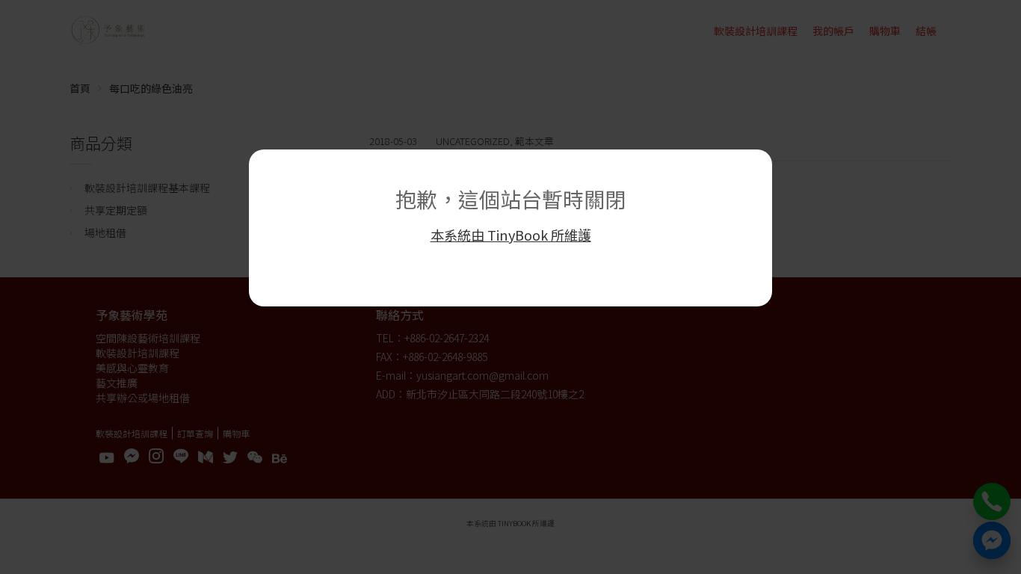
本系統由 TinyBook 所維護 (511, 234)
